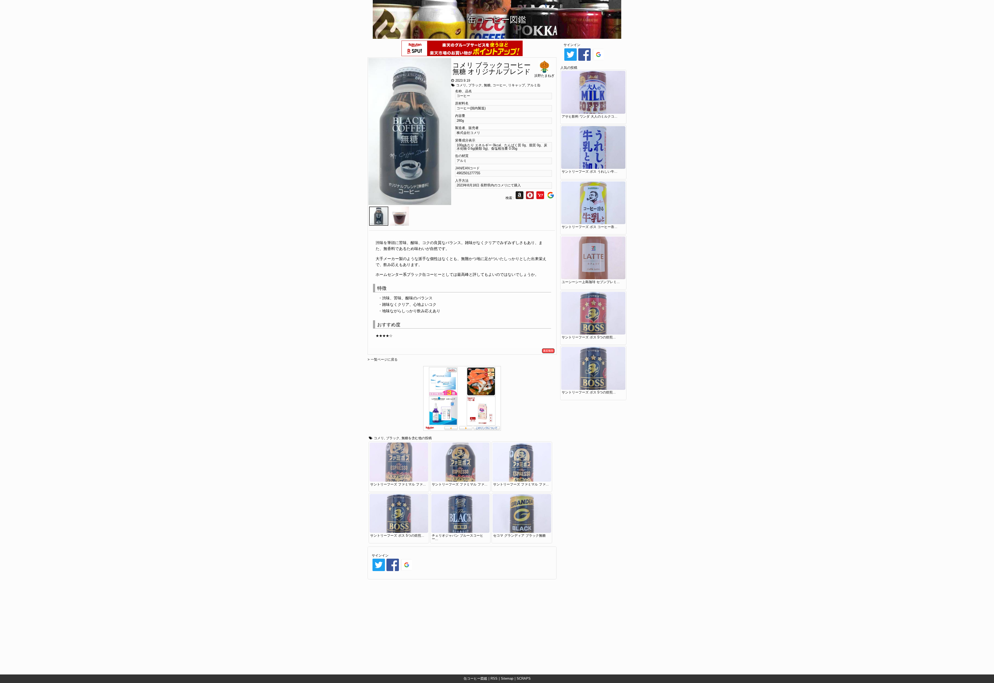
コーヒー (499, 85)
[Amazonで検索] (519, 198)
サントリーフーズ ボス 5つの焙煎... (397, 535)
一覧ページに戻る (384, 359)
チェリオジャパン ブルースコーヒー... (457, 537)
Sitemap (507, 678)
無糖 (487, 85)
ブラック (475, 85)
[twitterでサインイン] (379, 571)
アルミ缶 (533, 85)
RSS (494, 678)
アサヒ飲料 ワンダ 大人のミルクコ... (589, 116)
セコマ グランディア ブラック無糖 (519, 535)
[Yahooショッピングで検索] (540, 198)
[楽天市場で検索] (530, 198)
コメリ (461, 85)
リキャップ (516, 85)
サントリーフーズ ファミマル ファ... (398, 484)
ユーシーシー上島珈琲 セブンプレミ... (591, 282)
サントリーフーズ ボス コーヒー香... (589, 227)
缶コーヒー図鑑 (475, 678)
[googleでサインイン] (407, 571)
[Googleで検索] (550, 198)
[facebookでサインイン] (393, 571)
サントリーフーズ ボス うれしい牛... (589, 171)
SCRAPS (524, 678)
